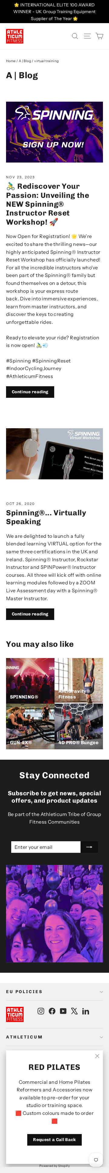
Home (11, 61)
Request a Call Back (54, 1139)
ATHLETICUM (24, 1037)
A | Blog (25, 61)
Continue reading (30, 391)
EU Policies (24, 991)
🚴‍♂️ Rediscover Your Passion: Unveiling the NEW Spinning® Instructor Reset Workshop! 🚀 (47, 204)
